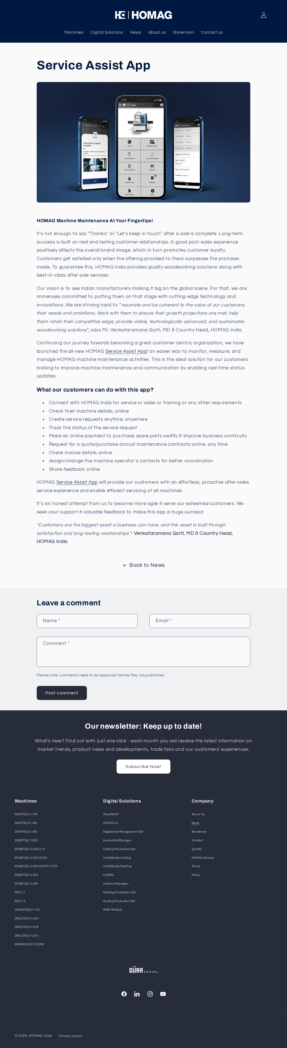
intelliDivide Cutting (117, 857)
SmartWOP (111, 814)
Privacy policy (70, 1036)
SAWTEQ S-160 (26, 823)
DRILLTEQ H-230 (27, 918)
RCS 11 (20, 892)
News (196, 823)
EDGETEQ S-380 (26, 883)
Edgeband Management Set (123, 831)
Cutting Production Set (119, 849)
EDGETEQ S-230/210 (30, 849)
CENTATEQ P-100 (27, 909)
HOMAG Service (203, 857)
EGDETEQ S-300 (26, 875)
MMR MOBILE (112, 909)
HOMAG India (40, 1035)
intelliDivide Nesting (117, 866)
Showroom (199, 831)
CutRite (108, 875)
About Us (198, 814)
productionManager (117, 840)
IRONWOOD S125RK (29, 944)
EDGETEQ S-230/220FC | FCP (36, 866)
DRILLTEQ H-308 (27, 927)
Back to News (147, 565)
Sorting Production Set (119, 901)
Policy (196, 875)
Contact (197, 840)
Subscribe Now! (144, 766)
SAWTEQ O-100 (26, 814)
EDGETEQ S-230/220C (31, 857)
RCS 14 (20, 901)
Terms (196, 866)
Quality (197, 849)
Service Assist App (126, 351)
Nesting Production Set (119, 892)
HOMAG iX (110, 823)
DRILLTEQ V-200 (26, 935)
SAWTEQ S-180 (26, 831)
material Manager (115, 883)
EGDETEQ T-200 (26, 840)
